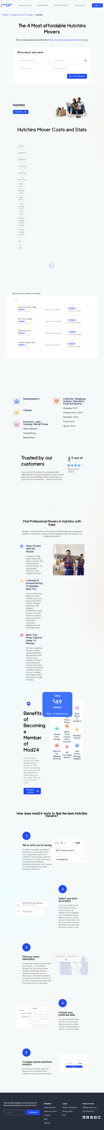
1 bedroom (21, 151)
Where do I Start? (61, 5)
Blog (45, 1119)
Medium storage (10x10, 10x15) (21, 221)
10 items (20, 246)
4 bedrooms (22, 172)
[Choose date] (85, 61)
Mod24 (5, 15)
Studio (20, 146)
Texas (30, 15)
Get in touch (80, 5)
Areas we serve (50, 1107)
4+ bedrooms (22, 178)
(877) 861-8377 (88, 1111)
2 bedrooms (22, 158)
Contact (47, 1115)
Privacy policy (67, 1111)
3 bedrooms (22, 165)
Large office (20, 198)
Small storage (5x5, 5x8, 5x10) (21, 209)
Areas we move (25, 5)
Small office (20, 185)
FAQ (64, 1115)
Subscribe (33, 1112)
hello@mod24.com (90, 1107)
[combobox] (34, 61)
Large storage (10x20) (21, 232)
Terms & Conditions (69, 1107)
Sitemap (47, 1123)
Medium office (21, 192)
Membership (43, 5)
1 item (20, 240)
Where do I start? (50, 1111)
